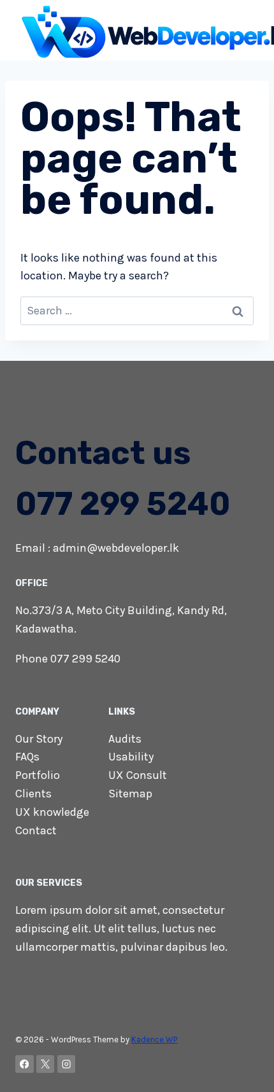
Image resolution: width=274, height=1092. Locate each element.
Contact (36, 830)
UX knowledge (52, 812)
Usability (131, 757)
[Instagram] (66, 1064)
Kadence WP (154, 1039)
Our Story (38, 739)
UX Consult (137, 775)
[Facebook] (24, 1064)
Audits (124, 739)
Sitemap (130, 794)
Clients (33, 794)
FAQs (27, 757)
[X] (45, 1064)
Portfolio (37, 775)
